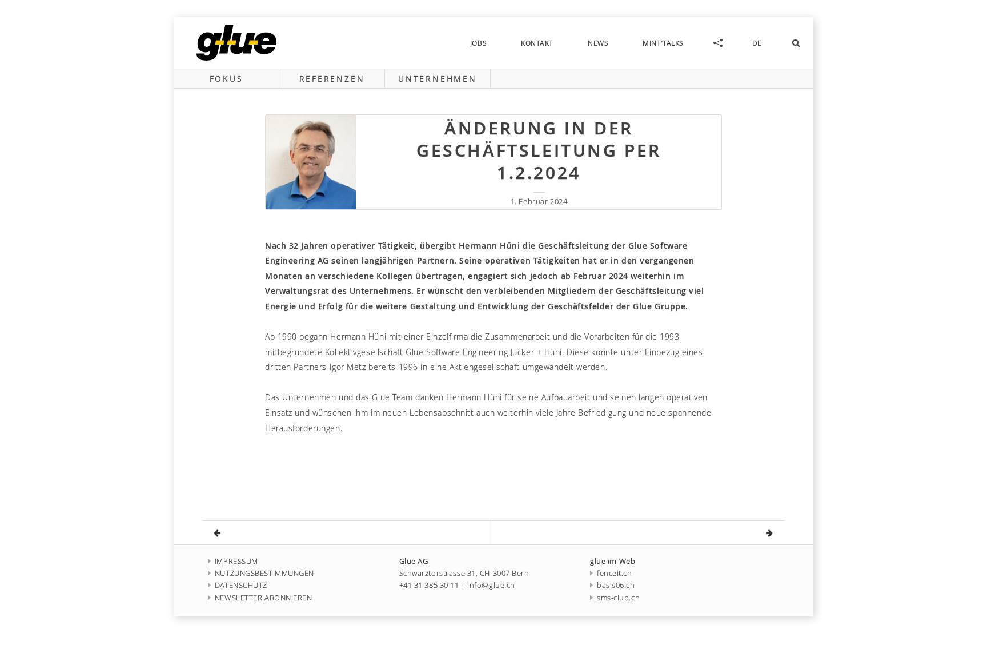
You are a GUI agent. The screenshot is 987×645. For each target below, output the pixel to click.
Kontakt (537, 42)
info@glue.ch (491, 585)
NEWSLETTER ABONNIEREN (263, 598)
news (598, 42)
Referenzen (332, 78)
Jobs (478, 42)
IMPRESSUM (236, 561)
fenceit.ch (614, 573)
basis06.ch (616, 585)
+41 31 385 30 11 (429, 585)
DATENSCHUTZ (241, 585)
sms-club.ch (618, 598)
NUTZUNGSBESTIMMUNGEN (264, 573)
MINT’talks (663, 42)
